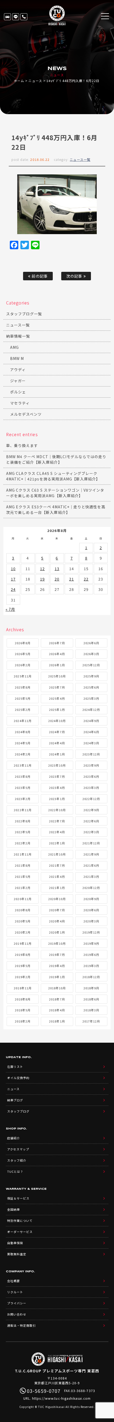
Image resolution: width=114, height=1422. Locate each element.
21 (71, 579)
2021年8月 (22, 865)
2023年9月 (91, 765)
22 (86, 579)
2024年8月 (22, 732)
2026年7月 (57, 643)
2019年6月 (91, 954)
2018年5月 (22, 1010)
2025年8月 (22, 687)
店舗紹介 (13, 1138)
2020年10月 (57, 899)
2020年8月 (22, 910)
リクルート (15, 1292)
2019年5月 (22, 966)
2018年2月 (22, 1021)
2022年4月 (57, 832)
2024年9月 (91, 721)
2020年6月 (91, 910)
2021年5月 (22, 876)
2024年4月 (57, 743)
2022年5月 (22, 832)
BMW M (17, 358)
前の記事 (38, 276)
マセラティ (20, 403)
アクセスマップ (18, 1149)
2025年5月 (22, 698)
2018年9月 (91, 988)
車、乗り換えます (22, 445)
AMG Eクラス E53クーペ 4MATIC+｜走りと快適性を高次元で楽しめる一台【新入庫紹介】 (56, 509)
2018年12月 (91, 977)
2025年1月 (57, 709)
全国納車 (13, 1209)
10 (13, 568)
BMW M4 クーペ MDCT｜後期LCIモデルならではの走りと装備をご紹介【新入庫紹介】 (56, 459)
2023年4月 (57, 787)
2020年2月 (22, 932)
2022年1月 (57, 843)
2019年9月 (91, 943)
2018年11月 (22, 988)
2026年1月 (57, 665)
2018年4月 (57, 1010)
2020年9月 (91, 899)
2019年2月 (22, 977)
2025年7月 (57, 687)
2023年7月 (57, 776)
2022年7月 (57, 821)
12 (42, 568)
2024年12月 (91, 709)
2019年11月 (22, 943)
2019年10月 (57, 943)
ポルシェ (18, 391)
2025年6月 (91, 687)
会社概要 (13, 1281)
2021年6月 (91, 865)
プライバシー (16, 1303)
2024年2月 (22, 754)
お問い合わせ (16, 1314)
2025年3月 (91, 698)
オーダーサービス (20, 1232)
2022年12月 (91, 799)
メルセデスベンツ (26, 414)
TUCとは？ (15, 1171)
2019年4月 (57, 966)
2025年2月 (22, 709)
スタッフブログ (18, 1111)
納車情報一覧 (18, 336)
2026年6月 (91, 643)
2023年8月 (22, 776)
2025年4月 (57, 698)
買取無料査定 (16, 1254)
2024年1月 (57, 754)
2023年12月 (91, 754)
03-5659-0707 (23, 16)
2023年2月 (22, 799)
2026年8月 (22, 643)
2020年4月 (57, 921)
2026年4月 (57, 654)
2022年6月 (91, 821)
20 (57, 579)
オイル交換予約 (18, 1078)
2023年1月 (57, 799)
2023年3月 (91, 787)
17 (13, 579)
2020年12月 (91, 888)
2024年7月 (57, 732)
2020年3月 (91, 921)
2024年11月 (22, 721)
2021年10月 (57, 854)
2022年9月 (91, 810)
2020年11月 (22, 899)
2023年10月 (57, 765)
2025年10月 (57, 676)
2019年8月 (22, 954)
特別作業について (20, 1220)
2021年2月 (22, 888)
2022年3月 (91, 832)
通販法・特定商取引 (21, 1325)
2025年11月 (22, 676)
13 (57, 568)
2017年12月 (91, 1021)
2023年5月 (22, 787)
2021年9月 (91, 854)
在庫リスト (7, 16)
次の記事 (74, 276)
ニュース (35, 80)
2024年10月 (57, 721)
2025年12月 (91, 665)
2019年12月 (91, 932)
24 (13, 589)
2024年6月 (91, 732)
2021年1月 (57, 888)
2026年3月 (91, 654)
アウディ (18, 369)
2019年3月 (91, 966)
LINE (15, 16)
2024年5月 (22, 743)
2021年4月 (57, 876)
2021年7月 (57, 865)
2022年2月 (22, 843)
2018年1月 (57, 1021)
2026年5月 (22, 654)
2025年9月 (91, 676)
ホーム (19, 80)
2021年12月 (91, 843)
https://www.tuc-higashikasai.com (61, 1398)
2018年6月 (91, 999)
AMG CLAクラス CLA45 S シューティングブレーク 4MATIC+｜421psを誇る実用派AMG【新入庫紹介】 (53, 476)
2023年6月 (91, 776)
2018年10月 (57, 988)
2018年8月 (22, 999)
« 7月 (10, 609)
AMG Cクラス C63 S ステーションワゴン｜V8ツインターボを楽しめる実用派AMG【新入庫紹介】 (55, 492)
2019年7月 (57, 954)
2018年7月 (57, 999)
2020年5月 (22, 921)
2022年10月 (57, 810)
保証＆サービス (18, 1198)
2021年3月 (91, 876)
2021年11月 (22, 854)
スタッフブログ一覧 (24, 313)
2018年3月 (91, 1010)
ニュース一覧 (80, 159)
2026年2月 (22, 665)
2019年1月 (57, 977)
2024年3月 (91, 743)
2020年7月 (57, 910)
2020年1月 (57, 932)
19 (42, 579)
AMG (14, 347)
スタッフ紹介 (16, 1160)
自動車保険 (15, 1243)
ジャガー (18, 380)
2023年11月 (22, 765)
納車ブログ (15, 1100)
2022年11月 (22, 810)
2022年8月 (22, 821)
